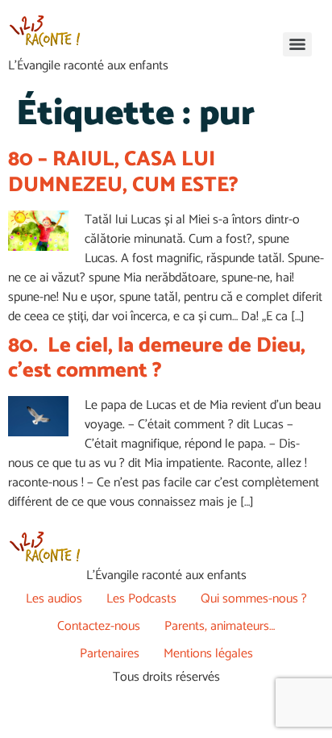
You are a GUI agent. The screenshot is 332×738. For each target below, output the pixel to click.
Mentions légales (208, 654)
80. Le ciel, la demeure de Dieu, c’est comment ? (156, 358)
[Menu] (297, 44)
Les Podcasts (141, 599)
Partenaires (109, 654)
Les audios (54, 599)
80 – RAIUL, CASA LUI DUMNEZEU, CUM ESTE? (123, 172)
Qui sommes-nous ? (254, 599)
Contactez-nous (98, 626)
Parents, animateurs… (219, 626)
